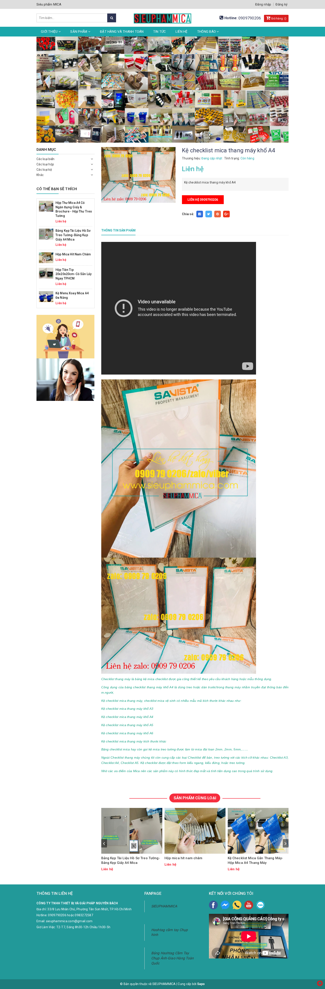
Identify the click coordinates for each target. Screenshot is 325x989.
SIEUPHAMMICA (164, 906)
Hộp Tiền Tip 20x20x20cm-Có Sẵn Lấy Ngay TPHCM (73, 274)
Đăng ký (281, 4)
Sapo (201, 984)
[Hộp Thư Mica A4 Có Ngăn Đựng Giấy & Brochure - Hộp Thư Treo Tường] (46, 206)
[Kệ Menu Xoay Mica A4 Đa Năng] (46, 296)
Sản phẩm (79, 32)
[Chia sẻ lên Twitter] (208, 214)
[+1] (226, 214)
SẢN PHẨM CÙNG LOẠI (195, 798)
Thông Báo (207, 32)
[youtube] (248, 905)
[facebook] (213, 905)
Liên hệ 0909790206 (202, 199)
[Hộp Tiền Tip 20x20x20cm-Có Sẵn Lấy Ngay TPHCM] (46, 273)
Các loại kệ (44, 169)
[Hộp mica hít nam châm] (195, 831)
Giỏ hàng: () (278, 18)
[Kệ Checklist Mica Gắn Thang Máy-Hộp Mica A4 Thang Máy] (258, 831)
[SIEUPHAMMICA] (162, 16)
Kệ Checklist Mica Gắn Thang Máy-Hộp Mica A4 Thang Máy (255, 860)
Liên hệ (182, 32)
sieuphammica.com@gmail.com (69, 921)
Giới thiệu (50, 32)
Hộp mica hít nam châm (183, 858)
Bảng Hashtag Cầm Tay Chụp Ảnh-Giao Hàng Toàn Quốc (172, 958)
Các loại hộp (45, 164)
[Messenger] (225, 905)
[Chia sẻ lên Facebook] (199, 214)
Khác (40, 175)
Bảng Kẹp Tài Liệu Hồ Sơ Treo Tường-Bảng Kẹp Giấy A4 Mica (130, 860)
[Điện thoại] (237, 905)
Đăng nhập (263, 4)
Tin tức (159, 32)
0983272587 (84, 915)
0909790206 (249, 18)
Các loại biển (45, 159)
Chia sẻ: (188, 214)
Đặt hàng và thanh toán (122, 32)
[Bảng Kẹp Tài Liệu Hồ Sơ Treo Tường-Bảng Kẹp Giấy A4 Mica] (131, 831)
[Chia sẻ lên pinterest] (217, 214)
